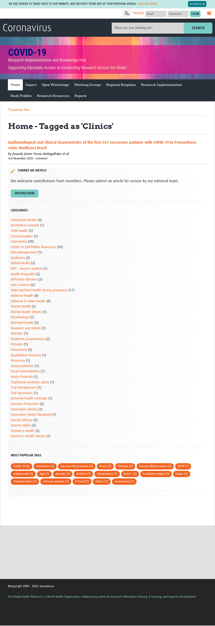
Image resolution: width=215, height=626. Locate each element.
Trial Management (23, 387)
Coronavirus (27, 28)
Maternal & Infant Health (28, 301)
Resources (18, 360)
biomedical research (25, 225)
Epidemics (18, 258)
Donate (138, 13)
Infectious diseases (24, 279)
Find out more (147, 3)
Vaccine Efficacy (22, 420)
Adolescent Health (24, 220)
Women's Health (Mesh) (28, 436)
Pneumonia (19, 350)
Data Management (24, 252)
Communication (22, 236)
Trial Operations (22, 393)
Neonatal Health (22, 323)
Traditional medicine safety (30, 382)
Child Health (19, 231)
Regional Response (121, 85)
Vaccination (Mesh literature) (31, 414)
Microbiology (20, 317)
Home (15, 85)
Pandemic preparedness (28, 339)
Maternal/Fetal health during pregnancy (39, 290)
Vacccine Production (25, 404)
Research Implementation (161, 85)
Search (198, 28)
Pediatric (17, 344)
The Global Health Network (41, 14)
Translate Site (19, 110)
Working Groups (87, 85)
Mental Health (21, 306)
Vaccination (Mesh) (24, 409)
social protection (22, 366)
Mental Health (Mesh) (26, 312)
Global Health (20, 263)
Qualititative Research (26, 355)
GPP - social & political (26, 268)
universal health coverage (29, 398)
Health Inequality (23, 274)
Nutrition (17, 333)
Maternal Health (22, 296)
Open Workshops (55, 85)
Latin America (20, 285)
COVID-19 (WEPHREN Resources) (33, 247)
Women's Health (22, 431)
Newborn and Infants (26, 328)
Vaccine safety (21, 425)
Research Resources (53, 96)
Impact (30, 85)
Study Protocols (22, 377)
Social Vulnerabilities (25, 371)
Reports (80, 96)
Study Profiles (21, 96)
